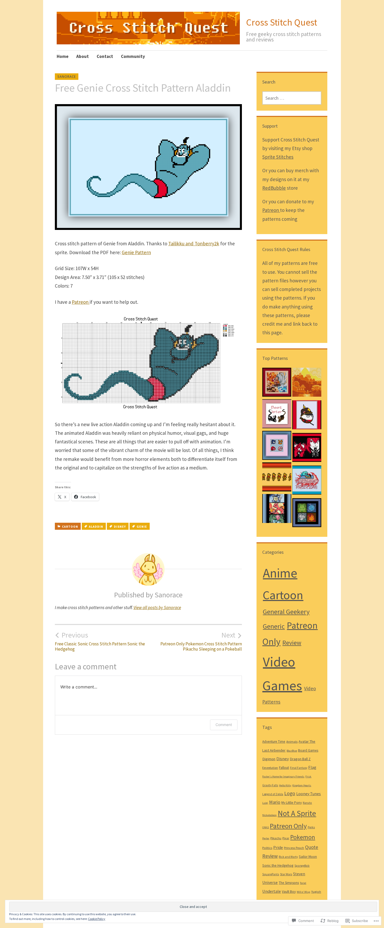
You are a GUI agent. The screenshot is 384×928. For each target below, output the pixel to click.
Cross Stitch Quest (281, 22)
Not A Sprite (297, 813)
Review (291, 643)
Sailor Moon (308, 856)
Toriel (303, 883)
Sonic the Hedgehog (277, 865)
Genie (142, 526)
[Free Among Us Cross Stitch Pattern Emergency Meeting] (306, 481)
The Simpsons (289, 883)
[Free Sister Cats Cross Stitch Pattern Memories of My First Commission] (276, 415)
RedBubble (274, 188)
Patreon (81, 302)
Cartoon (70, 526)
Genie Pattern (136, 252)
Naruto (307, 803)
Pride (278, 847)
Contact (105, 56)
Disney (120, 526)
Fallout (284, 767)
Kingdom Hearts (301, 785)
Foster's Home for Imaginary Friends (283, 776)
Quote (311, 847)
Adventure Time (273, 741)
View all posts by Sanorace (157, 607)
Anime (280, 573)
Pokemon (302, 837)
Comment (224, 724)
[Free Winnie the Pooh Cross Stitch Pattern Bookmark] (276, 478)
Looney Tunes (308, 793)
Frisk (308, 776)
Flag (312, 767)
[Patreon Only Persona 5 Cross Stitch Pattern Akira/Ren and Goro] (306, 449)
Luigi (265, 803)
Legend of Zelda (272, 794)
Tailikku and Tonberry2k (193, 243)
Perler (265, 838)
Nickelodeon (269, 815)
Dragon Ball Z (300, 759)
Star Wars (286, 874)
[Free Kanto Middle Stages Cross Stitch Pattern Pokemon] (276, 510)
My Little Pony (291, 802)
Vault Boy (289, 891)
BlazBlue (292, 750)
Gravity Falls (270, 785)
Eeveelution (270, 768)
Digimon (268, 759)
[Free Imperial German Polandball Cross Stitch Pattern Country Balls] (306, 416)
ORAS (265, 827)
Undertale (271, 891)
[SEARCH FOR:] (291, 98)
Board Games (308, 750)
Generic (274, 626)
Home (62, 56)
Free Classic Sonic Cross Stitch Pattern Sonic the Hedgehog (100, 641)
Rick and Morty (288, 857)
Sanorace (66, 76)
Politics (267, 848)
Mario (274, 802)
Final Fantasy (298, 768)
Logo (289, 793)
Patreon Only (288, 826)
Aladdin (96, 526)
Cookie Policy (96, 919)
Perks (311, 827)
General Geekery (286, 611)
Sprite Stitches (277, 157)
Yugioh (316, 891)
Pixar (285, 838)
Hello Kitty (285, 785)
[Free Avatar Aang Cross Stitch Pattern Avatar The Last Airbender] (276, 383)
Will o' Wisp (303, 892)
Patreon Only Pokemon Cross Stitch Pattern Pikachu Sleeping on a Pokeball (201, 641)
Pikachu (275, 838)
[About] (306, 383)
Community (133, 56)
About (82, 56)
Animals (292, 741)
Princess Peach (294, 848)
